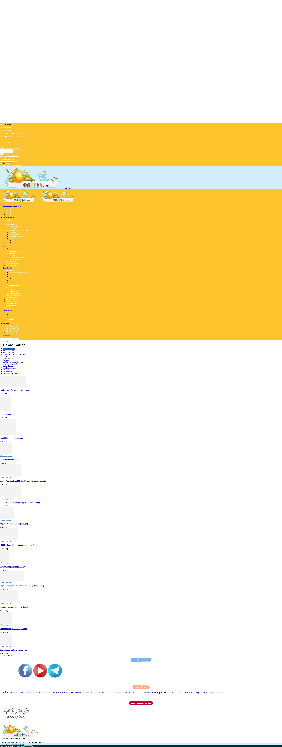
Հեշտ (13, 240)
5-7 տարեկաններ (9, 130)
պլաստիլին (166, 692)
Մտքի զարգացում (9, 217)
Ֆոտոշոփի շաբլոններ (14, 259)
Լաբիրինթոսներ (13, 232)
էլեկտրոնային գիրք (33, 692)
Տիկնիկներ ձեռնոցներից (12, 297)
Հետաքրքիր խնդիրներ (14, 234)
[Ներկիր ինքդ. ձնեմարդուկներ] (4, 561)
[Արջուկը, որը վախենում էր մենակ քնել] (9, 602)
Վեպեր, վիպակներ (10, 215)
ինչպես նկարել (63, 692)
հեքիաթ (78, 692)
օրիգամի (220, 692)
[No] (32, 746)
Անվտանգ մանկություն (12, 326)
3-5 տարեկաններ (9, 127)
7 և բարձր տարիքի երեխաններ (14, 354)
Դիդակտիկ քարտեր (11, 265)
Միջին (13, 242)
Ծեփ (7, 287)
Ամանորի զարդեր (10, 299)
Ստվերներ (8, 222)
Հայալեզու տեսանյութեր (15, 315)
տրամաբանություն (10, 373)
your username (18, 150)
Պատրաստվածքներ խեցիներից (14, 295)
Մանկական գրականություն (12, 206)
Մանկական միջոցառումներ (13, 330)
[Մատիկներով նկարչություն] (8, 434)
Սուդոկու (11, 238)
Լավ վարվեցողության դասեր (15, 136)
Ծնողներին (7, 139)
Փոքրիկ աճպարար (10, 307)
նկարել (147, 692)
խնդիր (71, 692)
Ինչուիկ (8, 244)
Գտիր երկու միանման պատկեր (13, 628)
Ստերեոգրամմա (13, 228)
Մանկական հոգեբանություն (13, 328)
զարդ (26, 692)
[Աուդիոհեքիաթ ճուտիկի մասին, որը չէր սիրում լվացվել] (10, 475)
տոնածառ (176, 692)
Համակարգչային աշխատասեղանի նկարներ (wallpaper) (23, 255)
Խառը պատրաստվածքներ (13, 293)
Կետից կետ (12, 253)
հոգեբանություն (93, 692)
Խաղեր (7, 321)
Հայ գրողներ (9, 208)
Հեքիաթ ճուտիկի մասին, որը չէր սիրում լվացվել (20, 502)
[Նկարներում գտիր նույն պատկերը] (6, 644)
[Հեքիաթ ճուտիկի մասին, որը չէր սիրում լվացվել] (10, 497)
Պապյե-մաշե (12, 281)
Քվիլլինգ (11, 276)
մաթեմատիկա (101, 692)
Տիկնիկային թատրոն (11, 305)
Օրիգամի (11, 283)
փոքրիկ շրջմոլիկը (213, 692)
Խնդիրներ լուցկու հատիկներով (16, 236)
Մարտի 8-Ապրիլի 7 (10, 364)
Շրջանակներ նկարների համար (17, 257)
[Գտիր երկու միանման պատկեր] (6, 623)
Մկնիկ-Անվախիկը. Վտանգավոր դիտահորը (18, 545)
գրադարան (16, 692)
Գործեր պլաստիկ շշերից (12, 301)
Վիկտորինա (9, 220)
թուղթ (55, 692)
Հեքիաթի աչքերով (13, 317)
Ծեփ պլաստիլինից (13, 291)
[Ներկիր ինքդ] (5, 410)
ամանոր (4, 692)
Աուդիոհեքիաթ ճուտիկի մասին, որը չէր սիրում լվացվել (23, 481)
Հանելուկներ (9, 210)
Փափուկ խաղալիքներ (11, 303)
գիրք (11, 692)
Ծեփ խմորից (12, 289)
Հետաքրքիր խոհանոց (11, 332)
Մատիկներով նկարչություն (11, 438)
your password (18, 152)
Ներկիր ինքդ (12, 249)
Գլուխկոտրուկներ (10, 224)
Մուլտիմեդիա (7, 310)
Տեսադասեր (15, 278)
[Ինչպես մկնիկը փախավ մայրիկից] (7, 518)
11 (4, 656)
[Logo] (19, 202)
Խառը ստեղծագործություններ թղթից (18, 272)
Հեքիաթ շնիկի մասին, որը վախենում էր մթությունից (22, 586)
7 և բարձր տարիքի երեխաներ (15, 133)
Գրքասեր (11, 319)
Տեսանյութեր (9, 312)
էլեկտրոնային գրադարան (45, 692)
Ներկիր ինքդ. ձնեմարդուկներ (12, 566)
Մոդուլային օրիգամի (14, 285)
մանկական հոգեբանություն (131, 692)
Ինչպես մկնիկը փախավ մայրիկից (14, 524)
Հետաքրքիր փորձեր (11, 261)
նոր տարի (156, 692)
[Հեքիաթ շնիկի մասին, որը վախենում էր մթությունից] (12, 580)
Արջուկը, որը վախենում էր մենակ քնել (16, 607)
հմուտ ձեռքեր (85, 692)
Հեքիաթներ (9, 213)
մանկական (109, 692)
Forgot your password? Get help (9, 156)
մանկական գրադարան (118, 692)
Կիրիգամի (11, 274)
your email (17, 161)
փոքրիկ (205, 692)
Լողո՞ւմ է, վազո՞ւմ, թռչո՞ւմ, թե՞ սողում (14, 390)
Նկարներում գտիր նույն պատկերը (14, 650)
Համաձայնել (28, 746)
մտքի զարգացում (141, 692)
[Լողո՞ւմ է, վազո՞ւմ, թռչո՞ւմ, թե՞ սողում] (13, 387)
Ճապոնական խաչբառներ (15, 226)
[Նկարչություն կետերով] (6, 454)
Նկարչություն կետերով (9, 459)
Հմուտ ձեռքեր (7, 268)
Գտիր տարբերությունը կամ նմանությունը (19, 230)
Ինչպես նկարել (13, 251)
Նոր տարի (6, 142)
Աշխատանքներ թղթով (11, 270)
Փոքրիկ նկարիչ (10, 247)
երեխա (22, 692)
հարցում (6, 360)
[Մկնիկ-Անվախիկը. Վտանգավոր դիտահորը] (9, 540)
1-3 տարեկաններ (9, 125)
